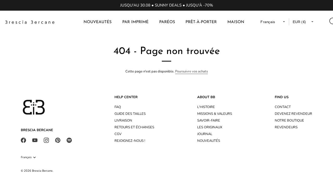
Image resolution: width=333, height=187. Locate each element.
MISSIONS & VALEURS (214, 113)
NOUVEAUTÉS (98, 22)
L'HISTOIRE (206, 107)
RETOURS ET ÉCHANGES (134, 127)
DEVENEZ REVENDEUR (293, 113)
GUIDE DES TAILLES (130, 113)
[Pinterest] (57, 140)
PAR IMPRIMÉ (135, 22)
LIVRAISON (123, 120)
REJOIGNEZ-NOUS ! (129, 140)
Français (26, 157)
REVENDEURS (286, 127)
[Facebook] (23, 140)
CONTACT (283, 107)
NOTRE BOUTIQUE (289, 120)
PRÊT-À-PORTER (201, 22)
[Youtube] (34, 140)
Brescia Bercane (42, 171)
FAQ (117, 107)
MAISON (235, 22)
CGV (117, 134)
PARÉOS (167, 22)
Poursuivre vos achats (191, 71)
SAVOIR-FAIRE (208, 120)
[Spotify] (69, 140)
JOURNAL (204, 134)
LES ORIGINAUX (209, 127)
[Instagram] (46, 140)
